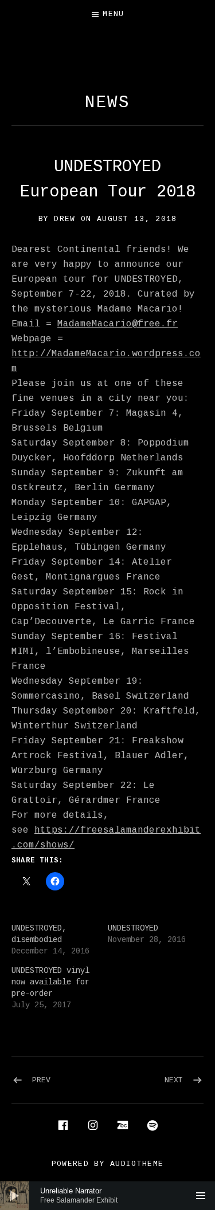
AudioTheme (136, 1164)
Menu (113, 14)
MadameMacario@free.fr (117, 324)
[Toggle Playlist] (200, 1196)
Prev (41, 1080)
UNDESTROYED (133, 928)
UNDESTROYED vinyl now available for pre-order (50, 982)
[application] (107, 1195)
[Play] (14, 1196)
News (108, 102)
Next (174, 1080)
